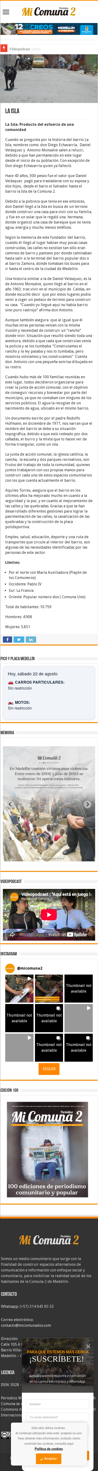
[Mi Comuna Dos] (49, 11)
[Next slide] (87, 804)
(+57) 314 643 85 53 (37, 1306)
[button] (19, 989)
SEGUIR (49, 1069)
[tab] (34, 858)
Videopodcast (19, 49)
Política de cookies (49, 1449)
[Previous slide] (10, 804)
